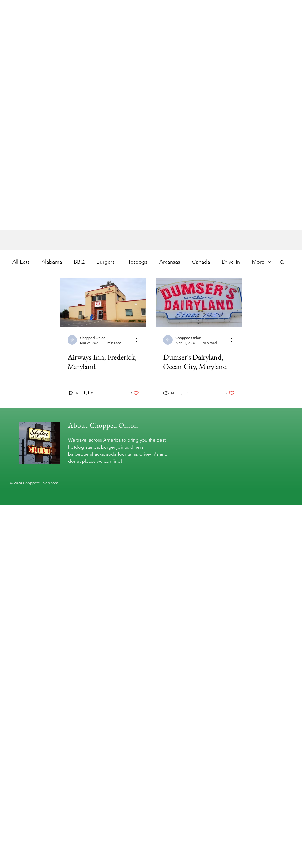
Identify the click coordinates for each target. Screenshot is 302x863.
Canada (201, 262)
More (258, 262)
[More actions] (138, 339)
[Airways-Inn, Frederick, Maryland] (103, 302)
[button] (282, 262)
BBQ (79, 262)
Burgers (105, 262)
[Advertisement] (151, 189)
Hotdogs (137, 262)
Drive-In (231, 262)
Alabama (52, 262)
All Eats (21, 262)
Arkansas (169, 262)
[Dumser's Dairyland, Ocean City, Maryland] (199, 302)
